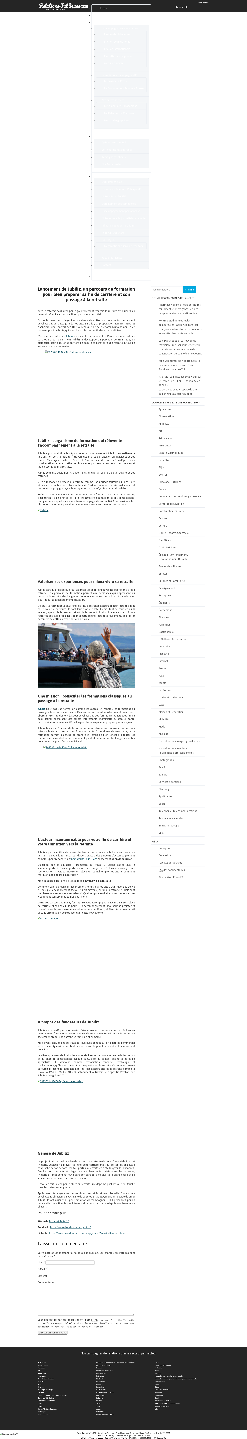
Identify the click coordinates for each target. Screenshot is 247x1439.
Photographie (167, 759)
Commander (106, 15)
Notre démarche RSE (114, 196)
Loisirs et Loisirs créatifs (173, 697)
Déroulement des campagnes (119, 203)
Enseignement (167, 588)
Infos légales (109, 240)
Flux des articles (170, 862)
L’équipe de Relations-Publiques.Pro (122, 189)
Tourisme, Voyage (169, 825)
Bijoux (162, 467)
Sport (162, 803)
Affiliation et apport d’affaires (119, 225)
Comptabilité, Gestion (171, 503)
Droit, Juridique (167, 547)
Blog (102, 276)
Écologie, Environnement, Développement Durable (173, 557)
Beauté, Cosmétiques (171, 452)
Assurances (165, 445)
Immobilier (165, 646)
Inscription (165, 848)
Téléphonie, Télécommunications (178, 810)
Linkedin (195, 7)
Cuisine (163, 518)
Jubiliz (69, 336)
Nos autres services (113, 100)
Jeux (161, 675)
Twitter (201, 7)
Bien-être (164, 460)
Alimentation (166, 416)
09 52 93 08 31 (183, 7)
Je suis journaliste (112, 257)
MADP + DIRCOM (113, 63)
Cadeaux (164, 489)
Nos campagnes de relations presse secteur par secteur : (119, 1353)
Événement (165, 610)
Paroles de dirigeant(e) (117, 34)
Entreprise (165, 595)
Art (160, 430)
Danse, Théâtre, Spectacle (174, 532)
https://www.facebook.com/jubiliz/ (70, 1227)
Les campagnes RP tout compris (120, 28)
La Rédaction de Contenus (119, 113)
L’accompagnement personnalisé (121, 211)
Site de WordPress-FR (171, 877)
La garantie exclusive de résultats (123, 245)
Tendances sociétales (171, 818)
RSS (208, 7)
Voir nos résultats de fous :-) (118, 149)
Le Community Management (120, 105)
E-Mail (42, 1269)
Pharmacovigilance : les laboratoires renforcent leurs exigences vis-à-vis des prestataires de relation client (180, 309)
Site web (43, 1275)
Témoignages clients (114, 157)
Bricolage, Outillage (170, 481)
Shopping (164, 789)
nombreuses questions (84, 858)
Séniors (163, 774)
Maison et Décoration (171, 712)
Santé (162, 767)
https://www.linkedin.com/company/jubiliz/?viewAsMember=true (87, 1233)
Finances (164, 617)
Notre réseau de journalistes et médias (124, 218)
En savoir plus (107, 176)
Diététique (165, 540)
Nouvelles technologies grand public (180, 741)
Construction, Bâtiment (172, 511)
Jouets (162, 682)
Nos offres (105, 22)
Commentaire (46, 1282)
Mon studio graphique (116, 120)
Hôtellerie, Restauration (172, 639)
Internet (163, 661)
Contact (106, 264)
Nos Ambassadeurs (113, 164)
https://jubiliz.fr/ (59, 1221)
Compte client (203, 3)
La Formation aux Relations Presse (124, 88)
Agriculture (165, 409)
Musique (163, 733)
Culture (163, 525)
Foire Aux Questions (113, 232)
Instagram (204, 7)
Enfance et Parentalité (172, 580)
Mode (162, 726)
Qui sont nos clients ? (114, 142)
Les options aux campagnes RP (119, 75)
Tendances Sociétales (163, 1401)
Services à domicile (170, 781)
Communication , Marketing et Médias (52, 1395)
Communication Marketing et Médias (180, 496)
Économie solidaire (170, 566)
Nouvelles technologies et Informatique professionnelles (176, 750)
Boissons (164, 474)
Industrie (164, 653)
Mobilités (164, 719)
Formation (165, 624)
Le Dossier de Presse (116, 81)
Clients (103, 136)
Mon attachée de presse (118, 56)
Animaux (164, 423)
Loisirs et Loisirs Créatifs (105, 1414)
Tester (103, 8)
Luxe (161, 704)
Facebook (198, 7)
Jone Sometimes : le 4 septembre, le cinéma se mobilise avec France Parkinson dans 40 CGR (179, 365)
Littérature (165, 690)
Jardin (162, 668)
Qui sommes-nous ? (113, 181)
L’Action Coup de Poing (117, 41)
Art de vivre (165, 438)
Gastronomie (166, 631)
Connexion (165, 855)
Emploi (163, 573)
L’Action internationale (117, 48)
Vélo (161, 832)
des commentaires (172, 869)
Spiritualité (165, 796)
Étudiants (164, 602)
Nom (41, 1262)
